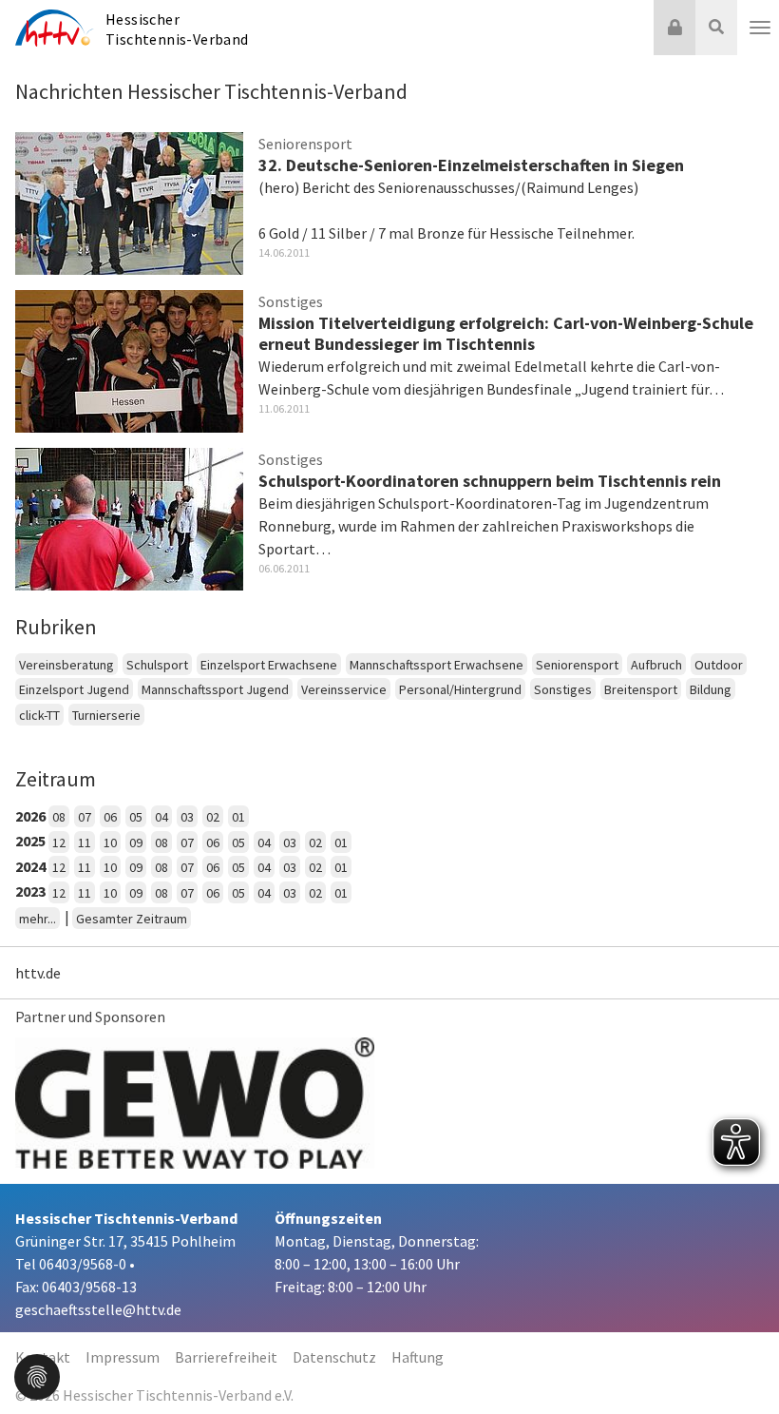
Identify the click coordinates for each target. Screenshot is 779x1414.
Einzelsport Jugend (74, 689)
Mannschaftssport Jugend (215, 689)
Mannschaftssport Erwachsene (436, 664)
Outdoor (718, 664)
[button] (37, 1375)
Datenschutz (334, 1356)
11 (84, 842)
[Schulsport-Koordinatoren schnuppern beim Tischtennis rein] (129, 516)
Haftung (417, 1356)
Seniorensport (577, 664)
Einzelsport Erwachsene (268, 664)
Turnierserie (106, 715)
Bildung (711, 689)
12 (59, 842)
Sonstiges (563, 689)
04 (161, 816)
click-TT (39, 715)
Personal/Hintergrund (460, 689)
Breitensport (640, 689)
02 (212, 816)
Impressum (123, 1356)
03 (187, 816)
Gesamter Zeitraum (131, 918)
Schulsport (157, 664)
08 (59, 816)
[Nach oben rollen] (741, 1361)
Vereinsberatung (66, 664)
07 (84, 816)
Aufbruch (656, 664)
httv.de (38, 972)
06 (110, 816)
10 (110, 842)
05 (135, 816)
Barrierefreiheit (226, 1356)
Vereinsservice (344, 689)
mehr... (37, 918)
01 (238, 816)
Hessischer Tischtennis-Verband (177, 29)
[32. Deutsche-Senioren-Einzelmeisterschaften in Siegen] (129, 200)
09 (135, 842)
